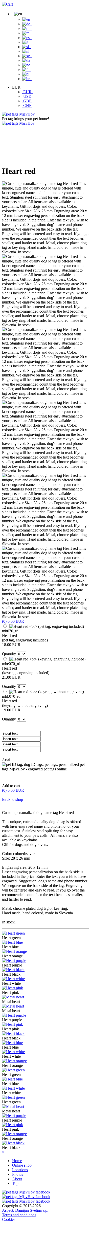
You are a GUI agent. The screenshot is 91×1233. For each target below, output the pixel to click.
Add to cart (11, 786)
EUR (27, 92)
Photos (17, 1174)
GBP (27, 101)
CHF (27, 105)
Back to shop (12, 799)
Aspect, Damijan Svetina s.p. (25, 1210)
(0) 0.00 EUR (13, 621)
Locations (20, 1170)
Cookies (8, 1219)
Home (17, 1161)
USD (27, 96)
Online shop (22, 1165)
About (17, 1179)
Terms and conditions (19, 1215)
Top (15, 1183)
